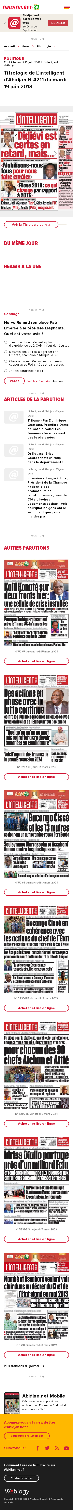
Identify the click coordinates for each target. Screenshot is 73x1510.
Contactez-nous (21, 1478)
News (25, 46)
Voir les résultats (39, 381)
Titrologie (43, 46)
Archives (58, 381)
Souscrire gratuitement (27, 1435)
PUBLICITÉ (35, 39)
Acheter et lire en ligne (36, 661)
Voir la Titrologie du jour (31, 225)
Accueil (9, 46)
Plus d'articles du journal (22, 1366)
